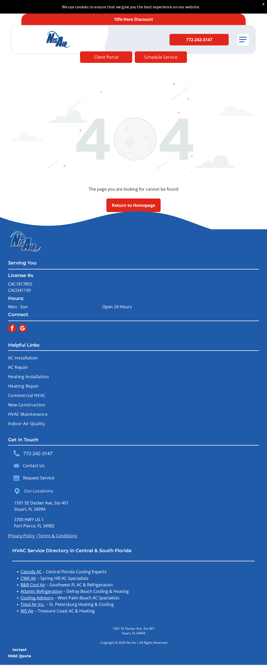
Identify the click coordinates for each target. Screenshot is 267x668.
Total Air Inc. (33, 604)
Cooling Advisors (37, 598)
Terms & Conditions (57, 536)
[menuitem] (133, 358)
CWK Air (28, 578)
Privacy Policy (21, 536)
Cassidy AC (31, 572)
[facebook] (12, 329)
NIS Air (27, 611)
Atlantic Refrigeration (41, 591)
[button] (243, 39)
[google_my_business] (23, 329)
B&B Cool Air (33, 585)
